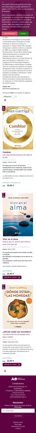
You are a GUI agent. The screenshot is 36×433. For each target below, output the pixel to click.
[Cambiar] (18, 128)
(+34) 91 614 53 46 (18, 392)
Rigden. (5, 162)
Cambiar (7, 152)
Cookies (18, 428)
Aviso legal (18, 424)
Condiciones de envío (18, 426)
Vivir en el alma (10, 239)
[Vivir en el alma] (18, 214)
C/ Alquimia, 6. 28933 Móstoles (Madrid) (18, 390)
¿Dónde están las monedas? (17, 332)
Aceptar (23, 33)
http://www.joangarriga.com (11, 88)
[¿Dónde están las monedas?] (18, 307)
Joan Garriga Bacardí (9, 160)
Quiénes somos (18, 422)
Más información (10, 33)
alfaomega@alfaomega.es (18, 397)
